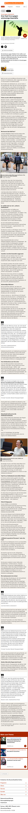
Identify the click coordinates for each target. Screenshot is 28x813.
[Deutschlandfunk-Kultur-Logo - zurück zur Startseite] (14, 3)
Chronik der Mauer (6, 808)
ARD (6, 806)
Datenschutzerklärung (7, 798)
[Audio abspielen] (25, 36)
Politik (3, 11)
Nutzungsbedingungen (7, 800)
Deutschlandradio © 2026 (8, 810)
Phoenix (14, 806)
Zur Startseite (4, 773)
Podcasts (18, 6)
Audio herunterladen (8, 50)
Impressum (4, 802)
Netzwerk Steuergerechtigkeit (8, 94)
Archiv (8, 11)
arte (18, 806)
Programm (10, 6)
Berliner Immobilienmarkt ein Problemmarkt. (12, 382)
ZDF (10, 806)
